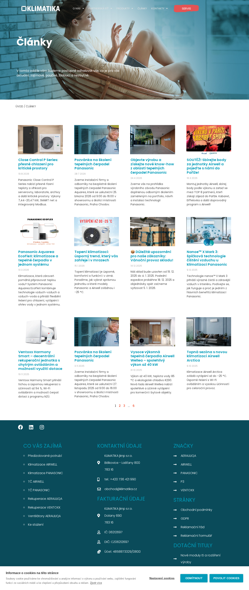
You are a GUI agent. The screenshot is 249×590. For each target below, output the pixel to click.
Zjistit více (96, 582)
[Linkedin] (31, 427)
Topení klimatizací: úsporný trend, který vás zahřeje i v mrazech (96, 256)
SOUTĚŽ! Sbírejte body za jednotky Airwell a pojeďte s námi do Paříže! (206, 166)
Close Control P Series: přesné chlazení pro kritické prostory (38, 164)
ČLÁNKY (142, 8)
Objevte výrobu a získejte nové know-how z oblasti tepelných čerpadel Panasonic (152, 166)
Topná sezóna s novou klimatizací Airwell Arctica (207, 356)
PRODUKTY (123, 8)
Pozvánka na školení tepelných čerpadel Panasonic (93, 164)
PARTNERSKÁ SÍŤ (99, 8)
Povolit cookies (226, 578)
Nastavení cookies (161, 578)
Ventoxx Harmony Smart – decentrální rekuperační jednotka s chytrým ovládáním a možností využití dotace (40, 360)
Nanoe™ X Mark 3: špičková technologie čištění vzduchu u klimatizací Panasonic (207, 258)
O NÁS (77, 8)
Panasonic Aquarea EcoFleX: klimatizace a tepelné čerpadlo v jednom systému (38, 258)
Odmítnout (194, 578)
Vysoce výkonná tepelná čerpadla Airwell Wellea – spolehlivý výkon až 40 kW (152, 358)
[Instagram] (42, 427)
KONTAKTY (157, 8)
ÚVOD (19, 106)
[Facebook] (20, 427)
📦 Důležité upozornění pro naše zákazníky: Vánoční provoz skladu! (152, 256)
